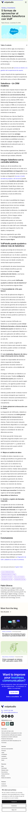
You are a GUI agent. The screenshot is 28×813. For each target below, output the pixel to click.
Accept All (14, 801)
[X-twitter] (9, 716)
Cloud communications (7, 572)
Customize (14, 805)
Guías (3, 656)
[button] (26, 45)
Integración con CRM (6, 579)
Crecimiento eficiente (6, 577)
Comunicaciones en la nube (8, 574)
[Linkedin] (2, 716)
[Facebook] (6, 716)
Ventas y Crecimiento (8, 8)
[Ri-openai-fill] (7, 724)
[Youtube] (12, 716)
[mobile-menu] (25, 2)
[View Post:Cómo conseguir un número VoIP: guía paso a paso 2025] (14, 648)
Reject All (14, 809)
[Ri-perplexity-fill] (12, 724)
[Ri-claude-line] (3, 724)
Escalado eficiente (19, 577)
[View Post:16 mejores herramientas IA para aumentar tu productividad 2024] (14, 623)
